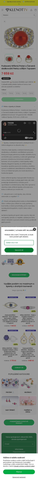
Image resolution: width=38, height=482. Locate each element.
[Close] (34, 229)
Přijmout (19, 472)
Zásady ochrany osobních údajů (24, 466)
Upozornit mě (19, 250)
